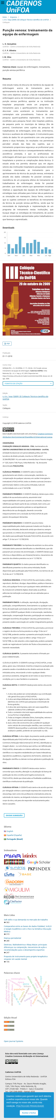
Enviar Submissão (14, 815)
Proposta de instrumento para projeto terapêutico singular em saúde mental (26, 957)
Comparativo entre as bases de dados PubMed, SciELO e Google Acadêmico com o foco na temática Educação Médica (28, 929)
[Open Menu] (2, 2)
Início (5, 17)
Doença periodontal (12, 938)
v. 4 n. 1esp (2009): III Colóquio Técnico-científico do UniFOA (26, 20)
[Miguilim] (17, 891)
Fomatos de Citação (13, 383)
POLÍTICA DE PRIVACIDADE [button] (30, 1106)
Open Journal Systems (13, 1041)
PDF (8, 343)
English (10, 831)
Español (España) (14, 835)
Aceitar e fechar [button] (29, 1113)
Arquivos (13, 17)
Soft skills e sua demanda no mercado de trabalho (26, 919)
